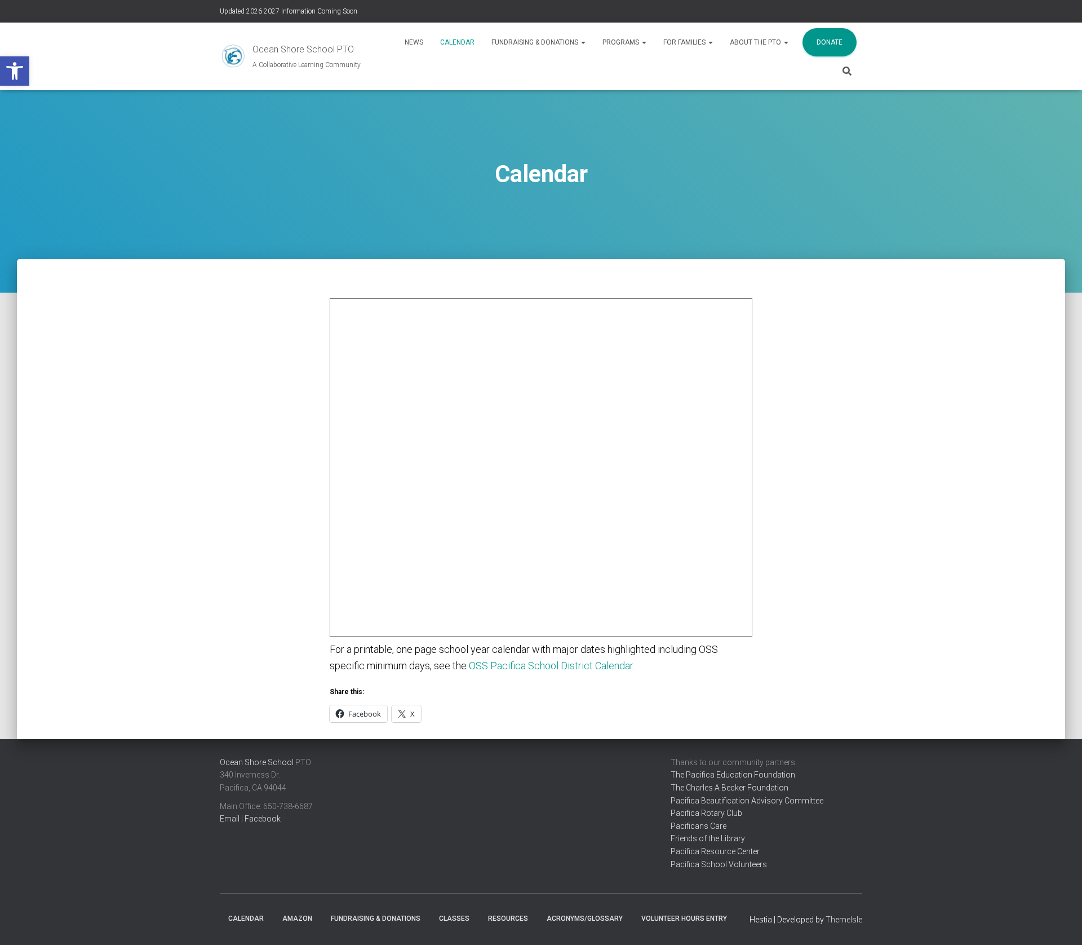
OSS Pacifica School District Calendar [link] (551, 666)
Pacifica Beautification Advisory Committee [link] (747, 800)
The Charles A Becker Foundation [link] (729, 787)
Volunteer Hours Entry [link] (684, 918)
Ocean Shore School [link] (257, 762)
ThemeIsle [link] (844, 919)
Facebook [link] (263, 818)
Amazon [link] (297, 918)
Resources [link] (508, 918)
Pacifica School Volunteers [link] (719, 864)
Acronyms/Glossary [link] (585, 918)
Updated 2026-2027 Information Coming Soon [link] (288, 11)
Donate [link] (829, 42)
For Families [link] (685, 42)
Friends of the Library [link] (708, 838)
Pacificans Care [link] (698, 826)
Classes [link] (454, 918)
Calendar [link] (457, 42)
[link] (14, 71)
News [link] (414, 42)
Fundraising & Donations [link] (535, 42)
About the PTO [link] (756, 42)
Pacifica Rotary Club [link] (706, 813)
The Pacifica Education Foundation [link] (733, 774)
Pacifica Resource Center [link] (715, 851)
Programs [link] (621, 42)
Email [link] (230, 818)
